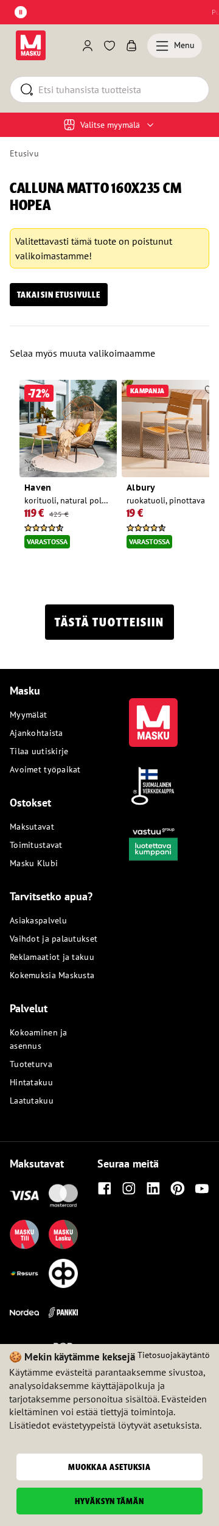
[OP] (63, 1273)
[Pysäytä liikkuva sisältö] (20, 12)
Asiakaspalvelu (38, 920)
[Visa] (24, 1195)
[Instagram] (129, 1188)
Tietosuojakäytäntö (173, 1354)
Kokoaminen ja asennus (39, 1039)
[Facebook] (104, 1188)
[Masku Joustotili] (24, 1273)
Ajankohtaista (36, 732)
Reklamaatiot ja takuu (52, 956)
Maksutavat (32, 826)
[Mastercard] (63, 1195)
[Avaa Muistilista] (109, 46)
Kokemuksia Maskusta (52, 975)
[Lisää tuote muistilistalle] (107, 391)
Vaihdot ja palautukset (53, 938)
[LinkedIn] (153, 1188)
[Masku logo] (153, 715)
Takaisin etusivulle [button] (58, 294)
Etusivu (24, 153)
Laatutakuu (32, 1100)
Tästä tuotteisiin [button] (109, 622)
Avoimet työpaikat (45, 769)
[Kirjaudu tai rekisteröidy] (88, 46)
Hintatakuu (31, 1082)
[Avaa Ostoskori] (131, 46)
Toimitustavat (36, 844)
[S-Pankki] (63, 1312)
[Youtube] (202, 1188)
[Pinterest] (177, 1188)
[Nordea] (24, 1312)
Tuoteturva (31, 1064)
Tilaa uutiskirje (39, 751)
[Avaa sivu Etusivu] (31, 45)
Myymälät (28, 714)
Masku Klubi (34, 863)
